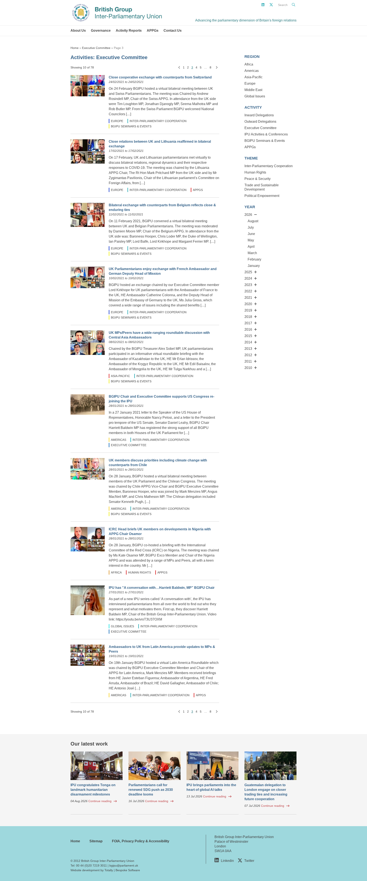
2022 (248, 291)
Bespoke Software (128, 870)
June (251, 234)
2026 (248, 214)
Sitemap (96, 841)
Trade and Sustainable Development (261, 187)
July (251, 227)
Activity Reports (129, 30)
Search (283, 5)
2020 (248, 304)
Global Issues (122, 626)
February (254, 259)
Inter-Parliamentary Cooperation (158, 121)
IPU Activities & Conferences (266, 134)
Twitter (249, 860)
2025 (248, 272)
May (251, 240)
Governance (101, 30)
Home (75, 48)
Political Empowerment (261, 196)
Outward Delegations (260, 121)
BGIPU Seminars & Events (131, 126)
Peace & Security (257, 179)
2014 (248, 342)
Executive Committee (96, 48)
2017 (248, 323)
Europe (117, 121)
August (253, 221)
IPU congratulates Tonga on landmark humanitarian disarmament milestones (93, 789)
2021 (248, 297)
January (254, 266)
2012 (248, 355)
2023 (248, 285)
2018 (248, 317)
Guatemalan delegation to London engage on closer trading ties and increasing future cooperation (265, 792)
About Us (78, 30)
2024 (248, 278)
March (252, 253)
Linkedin (227, 860)
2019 (248, 310)
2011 (248, 361)
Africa (116, 572)
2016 (248, 329)
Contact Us (173, 30)
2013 (248, 348)
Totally (108, 870)
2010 (248, 368)
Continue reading (100, 801)
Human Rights (139, 572)
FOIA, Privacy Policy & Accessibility (140, 841)
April (251, 246)
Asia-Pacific (120, 376)
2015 (248, 336)
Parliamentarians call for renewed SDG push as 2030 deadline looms (150, 789)
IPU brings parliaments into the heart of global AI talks (211, 787)
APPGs (152, 30)
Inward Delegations (259, 115)
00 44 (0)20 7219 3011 (91, 865)
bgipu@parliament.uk (123, 865)
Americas (118, 439)
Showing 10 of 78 (82, 67)
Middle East (253, 90)
